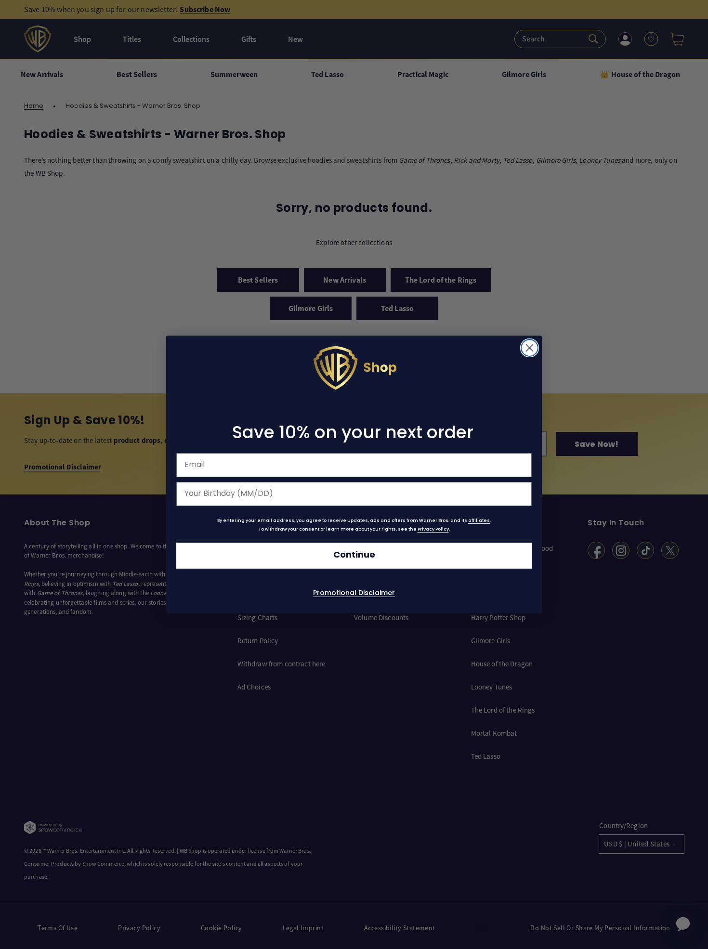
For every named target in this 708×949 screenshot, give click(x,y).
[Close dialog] (529, 347)
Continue (354, 555)
